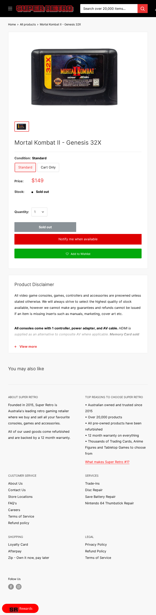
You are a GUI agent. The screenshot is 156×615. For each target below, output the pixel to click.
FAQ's (12, 503)
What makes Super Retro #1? (107, 462)
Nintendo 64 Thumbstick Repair (109, 503)
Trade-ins (92, 483)
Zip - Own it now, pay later (28, 558)
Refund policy (18, 523)
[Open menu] (10, 8)
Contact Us (17, 490)
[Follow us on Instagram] (19, 587)
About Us (15, 483)
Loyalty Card (18, 544)
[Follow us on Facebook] (11, 587)
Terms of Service (21, 516)
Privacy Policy (96, 544)
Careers (14, 510)
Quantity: (21, 212)
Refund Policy (95, 551)
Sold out (45, 227)
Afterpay (15, 551)
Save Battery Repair (100, 497)
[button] (78, 253)
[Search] (143, 8)
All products (28, 24)
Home (12, 24)
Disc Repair (94, 490)
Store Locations (20, 497)
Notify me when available (78, 239)
